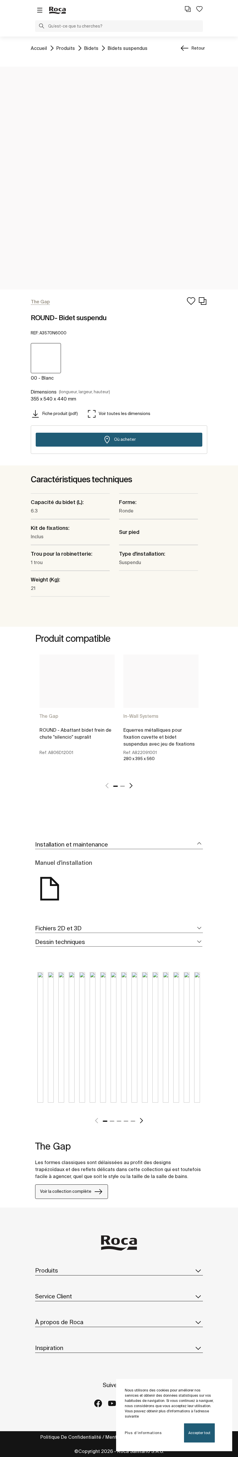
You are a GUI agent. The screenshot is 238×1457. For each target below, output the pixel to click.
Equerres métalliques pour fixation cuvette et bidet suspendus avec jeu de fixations (159, 736)
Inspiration (49, 1347)
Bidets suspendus (127, 48)
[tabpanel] (77, 714)
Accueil (39, 48)
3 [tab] (119, 1121)
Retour (198, 48)
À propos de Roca (59, 1322)
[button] (41, 27)
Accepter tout (199, 1433)
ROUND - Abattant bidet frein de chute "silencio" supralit (75, 733)
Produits (65, 48)
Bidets (91, 48)
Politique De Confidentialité (70, 1437)
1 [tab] (115, 786)
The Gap (48, 716)
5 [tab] (133, 1121)
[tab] (119, 844)
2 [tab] (122, 786)
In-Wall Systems (140, 716)
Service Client (53, 1296)
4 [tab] (126, 1121)
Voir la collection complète (65, 1191)
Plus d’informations (143, 1433)
